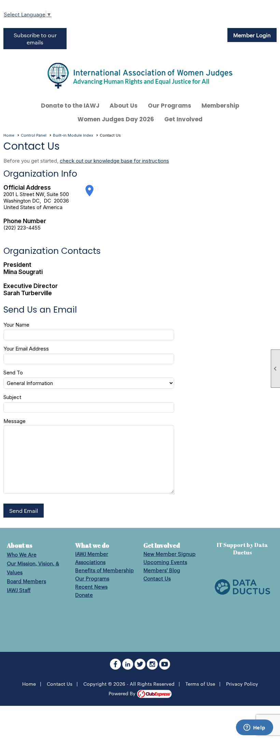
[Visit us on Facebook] (116, 667)
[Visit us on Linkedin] (128, 667)
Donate (84, 594)
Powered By (123, 693)
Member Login (252, 35)
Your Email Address (26, 348)
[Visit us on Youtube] (164, 667)
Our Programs (92, 578)
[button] (23, 511)
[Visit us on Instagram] (153, 667)
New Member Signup (169, 553)
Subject (12, 397)
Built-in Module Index (73, 135)
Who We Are (22, 554)
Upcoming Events (165, 561)
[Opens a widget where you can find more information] (254, 728)
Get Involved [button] (183, 119)
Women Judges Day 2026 (116, 119)
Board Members (26, 581)
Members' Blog (161, 570)
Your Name (16, 324)
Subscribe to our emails (35, 38)
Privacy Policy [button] (242, 683)
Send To (13, 372)
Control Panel (33, 135)
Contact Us (157, 578)
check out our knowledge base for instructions (114, 160)
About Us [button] (124, 105)
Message (14, 421)
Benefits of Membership (104, 570)
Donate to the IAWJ (70, 105)
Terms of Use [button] (200, 683)
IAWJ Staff (19, 589)
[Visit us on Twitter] (141, 667)
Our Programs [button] (169, 105)
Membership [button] (220, 105)
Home (8, 135)
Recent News (91, 586)
